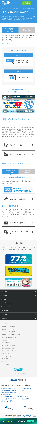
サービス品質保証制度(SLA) (9, 351)
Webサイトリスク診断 (17, 390)
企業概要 (4, 361)
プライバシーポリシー (7, 356)
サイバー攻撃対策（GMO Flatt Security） (10, 399)
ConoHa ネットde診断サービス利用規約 (12, 334)
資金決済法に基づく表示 (8, 348)
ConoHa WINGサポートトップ (16, 8)
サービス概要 (5, 364)
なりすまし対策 (25, 399)
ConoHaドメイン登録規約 (8, 326)
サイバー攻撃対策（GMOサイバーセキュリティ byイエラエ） (15, 397)
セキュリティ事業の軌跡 (6, 401)
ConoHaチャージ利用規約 (8, 329)
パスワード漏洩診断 (5, 390)
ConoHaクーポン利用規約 (8, 332)
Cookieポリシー (6, 359)
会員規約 (4, 324)
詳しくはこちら (7, 44)
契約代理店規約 (6, 342)
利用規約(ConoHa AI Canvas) (9, 337)
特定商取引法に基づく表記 (8, 345)
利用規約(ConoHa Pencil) (8, 340)
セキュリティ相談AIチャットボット (9, 392)
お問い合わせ (5, 353)
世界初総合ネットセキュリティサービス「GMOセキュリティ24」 (16, 388)
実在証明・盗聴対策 (5, 394)
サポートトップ (5, 8)
